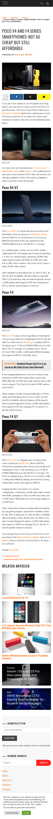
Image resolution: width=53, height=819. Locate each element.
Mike (30, 55)
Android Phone (11, 559)
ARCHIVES (7, 780)
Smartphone (30, 559)
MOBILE (16, 556)
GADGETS (8, 556)
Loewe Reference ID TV (15, 597)
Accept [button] (26, 813)
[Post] (30, 97)
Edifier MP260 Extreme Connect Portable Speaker (25, 657)
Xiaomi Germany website (28, 537)
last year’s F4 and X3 (11, 113)
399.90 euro (28, 342)
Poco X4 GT (11, 231)
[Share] (16, 97)
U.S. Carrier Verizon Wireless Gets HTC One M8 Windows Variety (26, 627)
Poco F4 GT (11, 460)
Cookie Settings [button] (12, 813)
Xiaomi (28, 171)
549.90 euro (24, 463)
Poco (21, 559)
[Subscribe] (44, 97)
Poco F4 (9, 336)
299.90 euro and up (38, 234)
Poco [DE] (14, 550)
